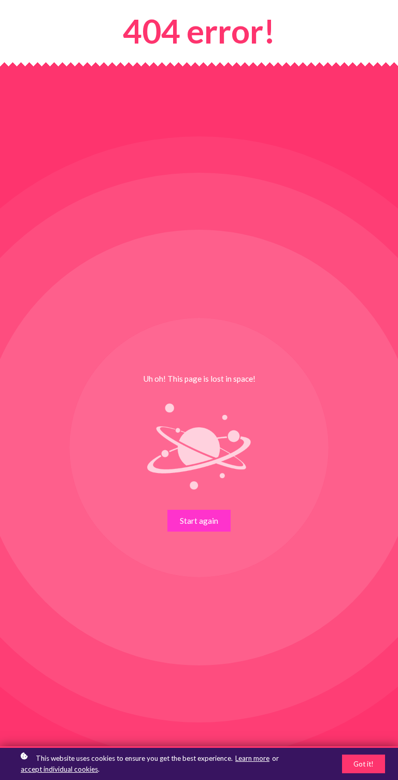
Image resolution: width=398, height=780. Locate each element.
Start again (199, 520)
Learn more (252, 758)
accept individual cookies (59, 769)
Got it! (363, 764)
